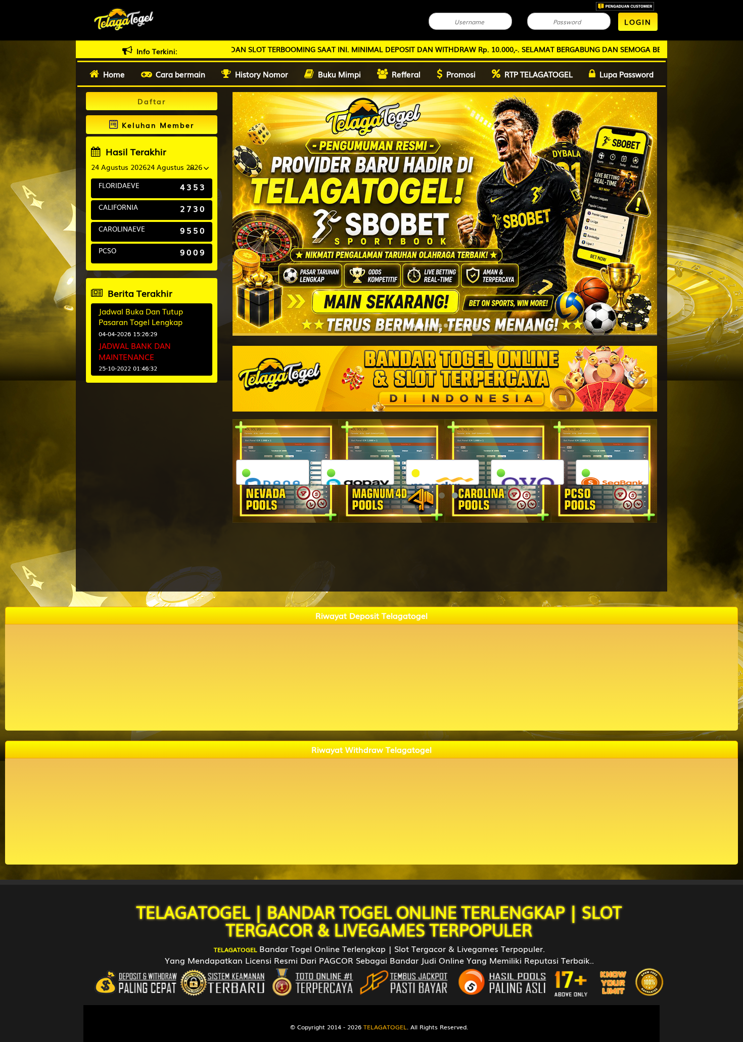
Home (114, 73)
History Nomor (261, 73)
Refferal (406, 73)
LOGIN (638, 22)
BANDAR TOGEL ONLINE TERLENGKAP (416, 911)
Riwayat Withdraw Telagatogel (371, 749)
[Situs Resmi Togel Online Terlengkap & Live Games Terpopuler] (445, 378)
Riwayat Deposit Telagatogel (371, 615)
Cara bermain (180, 73)
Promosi (461, 73)
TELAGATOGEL (193, 911)
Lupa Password (626, 73)
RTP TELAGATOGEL (538, 73)
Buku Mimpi (339, 73)
